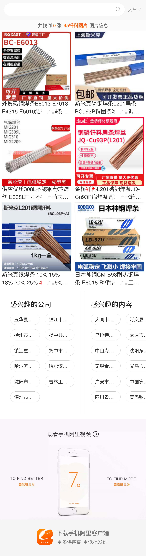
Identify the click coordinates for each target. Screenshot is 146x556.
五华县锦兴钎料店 (32, 319)
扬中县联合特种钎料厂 (72, 335)
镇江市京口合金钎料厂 (72, 319)
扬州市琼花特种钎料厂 (37, 335)
